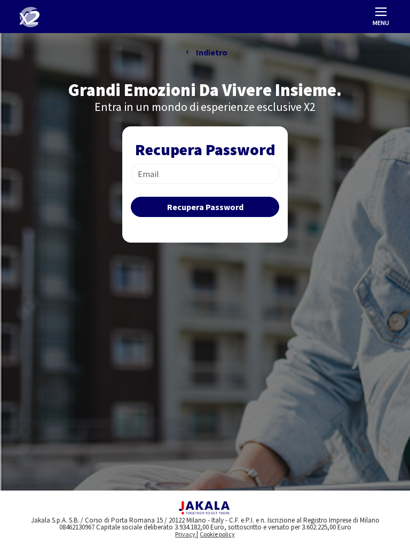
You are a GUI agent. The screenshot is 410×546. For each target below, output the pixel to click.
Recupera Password (205, 207)
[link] (29, 17)
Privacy (185, 534)
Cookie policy (217, 534)
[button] (381, 17)
